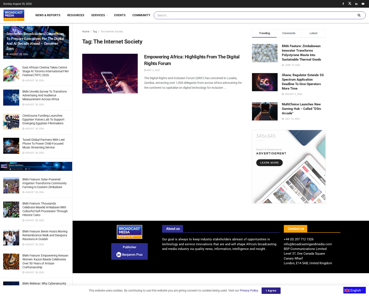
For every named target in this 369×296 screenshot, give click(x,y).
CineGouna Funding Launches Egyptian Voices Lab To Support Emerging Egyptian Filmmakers (43, 119)
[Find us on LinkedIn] (356, 4)
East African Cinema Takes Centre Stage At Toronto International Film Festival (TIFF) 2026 (45, 71)
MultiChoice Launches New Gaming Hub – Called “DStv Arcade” (301, 108)
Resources (75, 15)
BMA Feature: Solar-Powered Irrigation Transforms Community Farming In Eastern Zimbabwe (44, 183)
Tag (95, 31)
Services (98, 15)
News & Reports (47, 15)
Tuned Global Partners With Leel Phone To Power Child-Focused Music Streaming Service (43, 143)
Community (141, 15)
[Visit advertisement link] (36, 166)
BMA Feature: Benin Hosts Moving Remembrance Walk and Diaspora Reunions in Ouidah (44, 235)
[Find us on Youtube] (363, 4)
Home (85, 31)
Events (120, 15)
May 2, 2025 (153, 70)
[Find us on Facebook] (343, 4)
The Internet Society (111, 31)
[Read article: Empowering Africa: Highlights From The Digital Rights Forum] (110, 73)
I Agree (271, 290)
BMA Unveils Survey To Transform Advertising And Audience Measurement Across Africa (44, 95)
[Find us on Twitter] (350, 4)
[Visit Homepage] (14, 15)
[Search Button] (359, 15)
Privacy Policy (249, 290)
